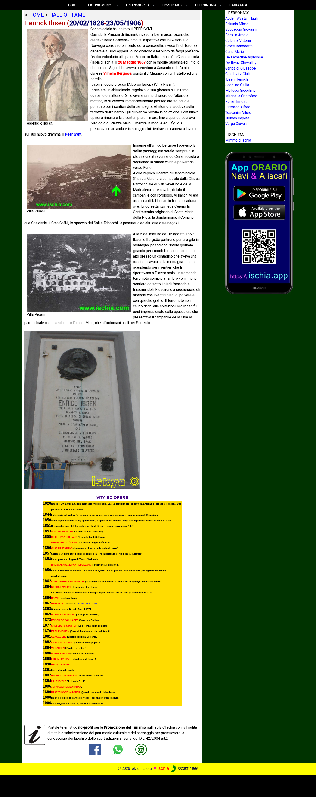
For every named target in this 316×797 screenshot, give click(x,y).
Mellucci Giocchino (240, 90)
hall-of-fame (67, 15)
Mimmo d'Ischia (238, 140)
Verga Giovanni (237, 123)
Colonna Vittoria (238, 40)
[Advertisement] (155, 785)
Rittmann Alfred (237, 107)
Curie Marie (234, 51)
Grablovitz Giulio (238, 74)
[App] (259, 222)
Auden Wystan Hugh (241, 18)
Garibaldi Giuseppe (240, 68)
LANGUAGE (238, 5)
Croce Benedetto (239, 46)
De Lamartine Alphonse (244, 57)
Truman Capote (237, 118)
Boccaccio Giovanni (241, 29)
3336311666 (187, 769)
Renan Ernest (236, 101)
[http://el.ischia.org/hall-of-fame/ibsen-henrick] (141, 749)
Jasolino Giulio (237, 85)
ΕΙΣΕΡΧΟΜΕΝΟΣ (100, 5)
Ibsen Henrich (236, 79)
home (36, 15)
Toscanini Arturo (238, 112)
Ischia (163, 768)
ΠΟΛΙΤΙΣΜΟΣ (172, 5)
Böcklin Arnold (236, 35)
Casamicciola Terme (86, 603)
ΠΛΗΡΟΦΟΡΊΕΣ (137, 5)
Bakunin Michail (237, 24)
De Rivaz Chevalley (241, 63)
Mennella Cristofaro (241, 96)
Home (73, 5)
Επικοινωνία (206, 5)
